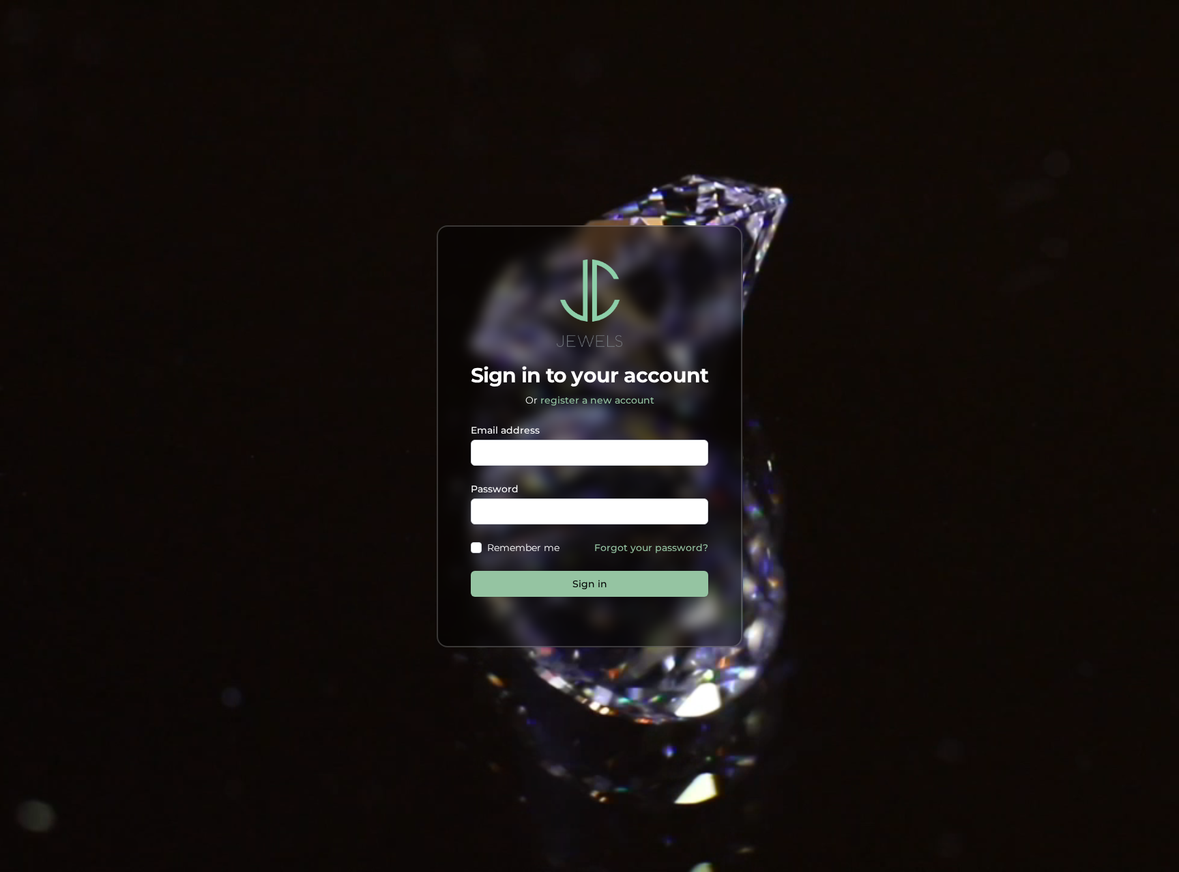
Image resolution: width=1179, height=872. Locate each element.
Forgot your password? (651, 548)
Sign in (589, 584)
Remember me (523, 548)
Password (495, 489)
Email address (505, 430)
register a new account (597, 400)
